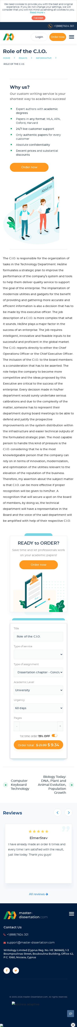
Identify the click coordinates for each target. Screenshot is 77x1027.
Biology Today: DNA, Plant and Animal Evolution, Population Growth (52, 784)
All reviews (37, 894)
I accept (38, 18)
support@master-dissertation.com (31, 942)
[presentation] (57, 812)
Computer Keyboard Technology (20, 784)
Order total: (38, 745)
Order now (58, 37)
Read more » (37, 12)
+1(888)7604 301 (64, 26)
